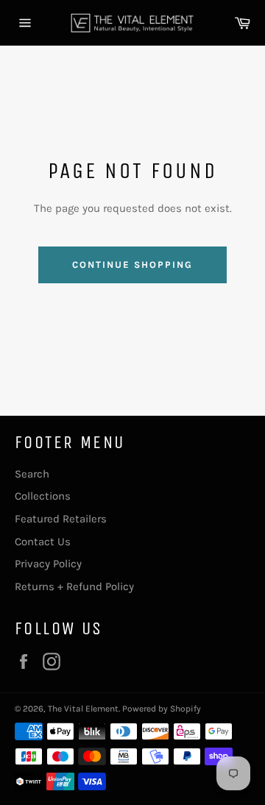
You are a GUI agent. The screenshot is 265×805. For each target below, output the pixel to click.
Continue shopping (132, 264)
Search (32, 473)
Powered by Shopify (161, 708)
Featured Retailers (61, 518)
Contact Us (43, 541)
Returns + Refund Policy (74, 586)
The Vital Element (83, 708)
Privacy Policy (48, 563)
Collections (43, 496)
